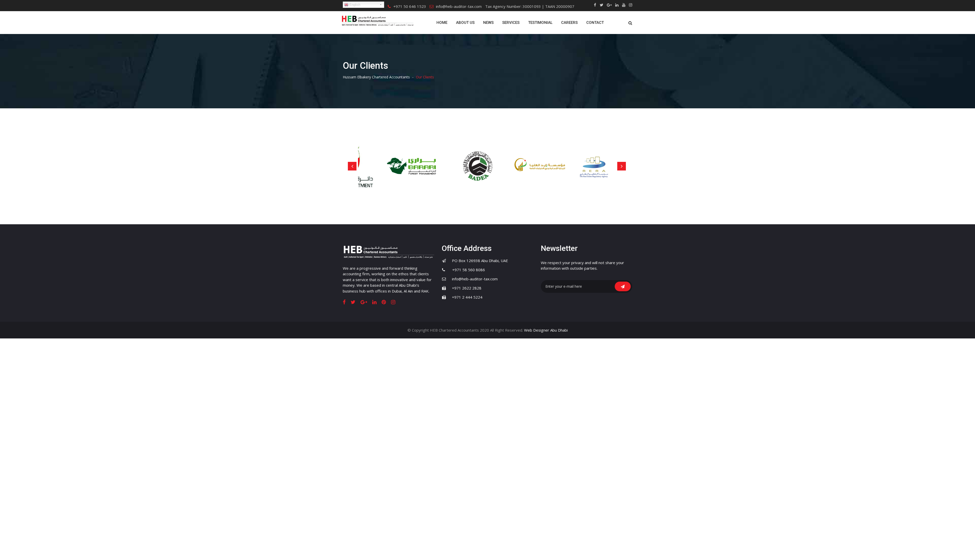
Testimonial (540, 22)
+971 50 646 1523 (409, 6)
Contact (595, 22)
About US (465, 22)
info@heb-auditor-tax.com (459, 6)
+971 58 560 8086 (465, 269)
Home (441, 22)
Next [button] (621, 166)
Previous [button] (352, 166)
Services (510, 22)
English (354, 5)
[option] (393, 166)
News (488, 22)
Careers (569, 22)
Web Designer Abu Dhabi (546, 330)
